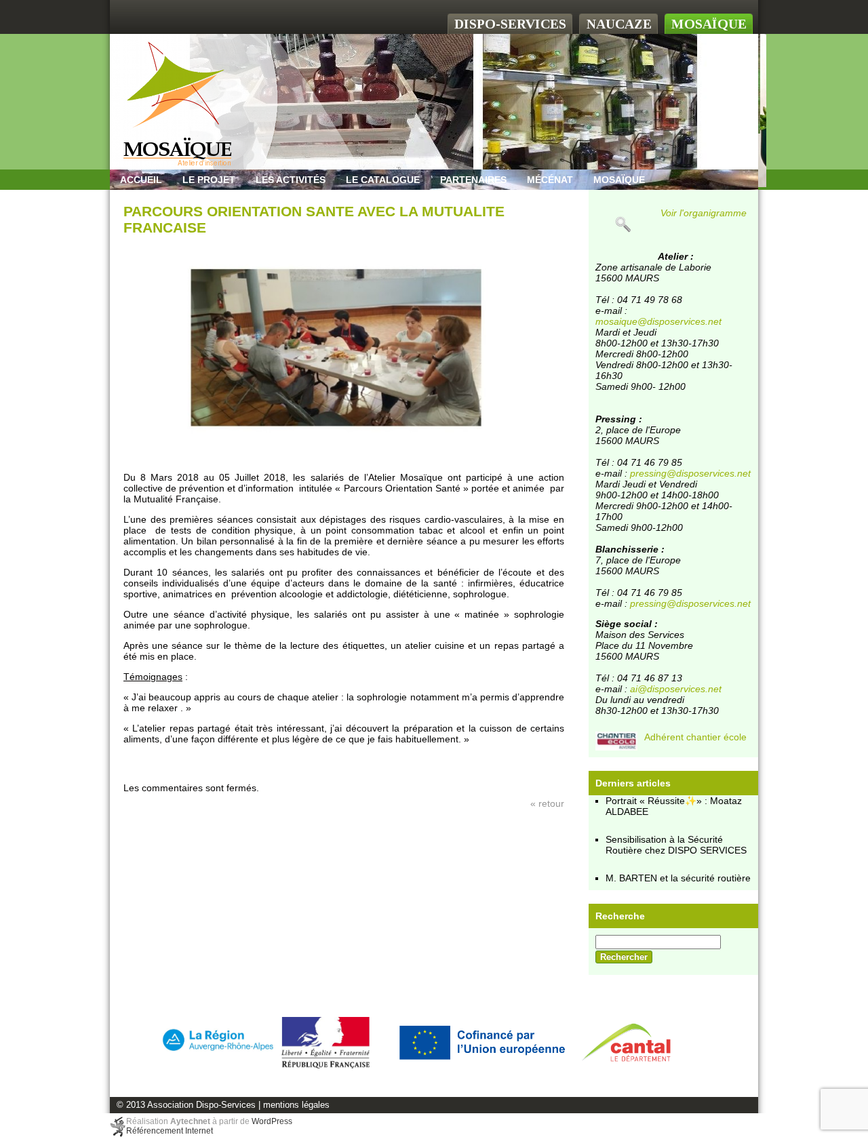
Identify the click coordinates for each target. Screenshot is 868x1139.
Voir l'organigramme (703, 212)
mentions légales (296, 1105)
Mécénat (550, 179)
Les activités (291, 179)
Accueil (141, 179)
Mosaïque (619, 179)
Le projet (208, 179)
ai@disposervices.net (676, 688)
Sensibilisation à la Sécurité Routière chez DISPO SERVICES (676, 845)
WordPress (272, 1121)
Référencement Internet (169, 1131)
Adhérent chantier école (695, 737)
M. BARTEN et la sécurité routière (678, 878)
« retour (547, 803)
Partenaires (473, 179)
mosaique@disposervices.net (658, 321)
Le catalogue (383, 179)
